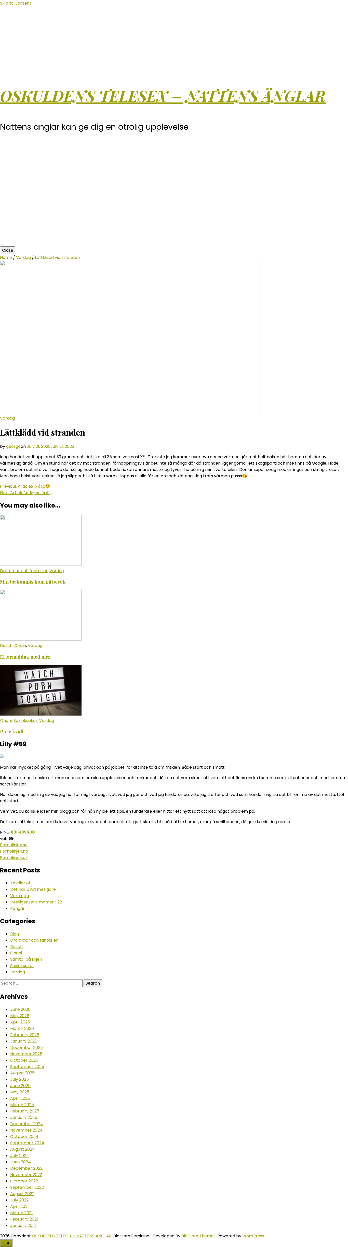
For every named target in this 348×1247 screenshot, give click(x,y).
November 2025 (26, 1054)
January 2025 (23, 1117)
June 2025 (20, 1086)
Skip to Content (15, 3)
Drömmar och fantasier (24, 571)
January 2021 (23, 1225)
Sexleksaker (25, 720)
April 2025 (20, 1098)
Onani (20, 645)
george (13, 446)
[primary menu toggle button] (2, 244)
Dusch (6, 645)
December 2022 (26, 1168)
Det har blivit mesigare (33, 889)
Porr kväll (11, 731)
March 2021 (21, 1213)
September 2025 (27, 1067)
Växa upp (19, 896)
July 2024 (19, 1156)
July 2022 (19, 1200)
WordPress (253, 1236)
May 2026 (19, 1016)
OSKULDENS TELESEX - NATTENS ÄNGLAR (72, 1236)
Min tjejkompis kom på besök (33, 581)
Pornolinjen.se (14, 845)
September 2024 (27, 1143)
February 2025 (24, 1111)
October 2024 (24, 1136)
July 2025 (19, 1079)
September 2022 (27, 1187)
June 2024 (20, 1162)
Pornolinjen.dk (14, 857)
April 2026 (20, 1022)
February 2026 (24, 1035)
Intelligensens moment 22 (36, 902)
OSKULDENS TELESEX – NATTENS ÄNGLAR (163, 95)
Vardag (7, 418)
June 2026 (20, 1009)
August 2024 (22, 1149)
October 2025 (24, 1060)
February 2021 (24, 1219)
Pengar (17, 908)
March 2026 (22, 1028)
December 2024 (26, 1124)
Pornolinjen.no (14, 851)
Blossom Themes (198, 1236)
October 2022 (24, 1181)
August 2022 (22, 1194)
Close (7, 250)
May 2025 (19, 1092)
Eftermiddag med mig (25, 657)
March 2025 (22, 1105)
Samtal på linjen (26, 959)
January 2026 (23, 1041)
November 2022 (26, 1175)
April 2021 (19, 1206)
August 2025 (22, 1073)
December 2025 (26, 1047)
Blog (14, 934)
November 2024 (26, 1130)
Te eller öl (20, 883)
